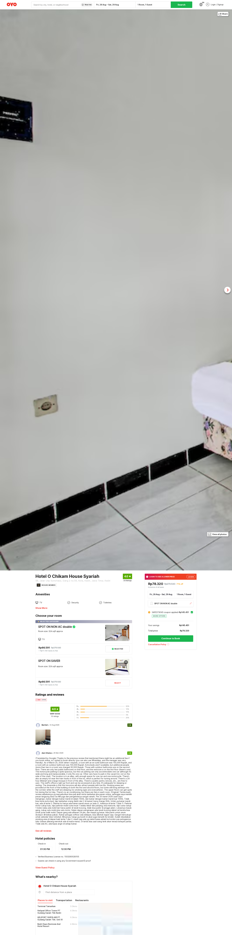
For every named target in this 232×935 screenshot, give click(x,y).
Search (181, 4)
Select (117, 683)
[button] (170, 645)
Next (227, 290)
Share (225, 14)
